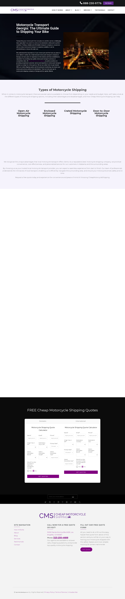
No (36, 470)
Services (17, 539)
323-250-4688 (60, 537)
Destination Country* (79, 440)
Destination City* (91, 440)
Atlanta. (51, 71)
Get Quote (86, 549)
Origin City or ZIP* (31, 443)
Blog (16, 536)
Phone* (52, 435)
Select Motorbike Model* (42, 453)
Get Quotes (43, 476)
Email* (40, 435)
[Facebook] (50, 502)
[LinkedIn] (58, 502)
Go (73, 497)
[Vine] (70, 502)
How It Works (19, 530)
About (16, 533)
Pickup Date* (54, 443)
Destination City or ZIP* (42, 443)
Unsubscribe (72, 592)
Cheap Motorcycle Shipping (36, 61)
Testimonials (19, 542)
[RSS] (79, 502)
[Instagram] (54, 502)
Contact (17, 545)
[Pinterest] (62, 502)
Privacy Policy (49, 592)
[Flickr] (66, 502)
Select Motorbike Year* (53, 453)
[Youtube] (75, 502)
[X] (45, 502)
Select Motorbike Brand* (30, 453)
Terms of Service (61, 592)
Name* (29, 435)
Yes (31, 470)
